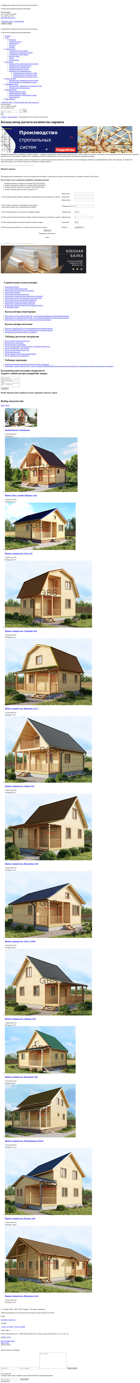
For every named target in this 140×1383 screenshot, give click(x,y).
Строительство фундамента (18, 51)
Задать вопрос (6, 1345)
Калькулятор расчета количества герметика (20, 302)
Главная (7, 36)
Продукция (9, 62)
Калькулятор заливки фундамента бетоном (20, 303)
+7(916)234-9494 (18, 21)
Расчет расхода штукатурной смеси (17, 341)
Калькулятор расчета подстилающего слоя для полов (23, 298)
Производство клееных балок (19, 67)
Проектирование (11, 90)
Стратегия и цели (15, 41)
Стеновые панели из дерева (18, 69)
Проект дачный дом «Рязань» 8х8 (20, 1218)
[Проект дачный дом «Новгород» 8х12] (48, 1292)
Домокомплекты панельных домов (25, 73)
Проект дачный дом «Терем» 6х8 (19, 786)
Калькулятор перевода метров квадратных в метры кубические (27, 364)
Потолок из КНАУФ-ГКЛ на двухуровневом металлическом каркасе (29, 328)
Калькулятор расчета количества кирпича (19, 290)
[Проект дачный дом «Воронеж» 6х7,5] (48, 704)
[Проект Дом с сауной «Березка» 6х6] (41, 491)
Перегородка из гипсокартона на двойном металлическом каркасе (28, 320)
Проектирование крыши (17, 93)
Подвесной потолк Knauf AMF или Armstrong (21, 332)
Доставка (12, 45)
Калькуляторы (14, 60)
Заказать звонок (7, 23)
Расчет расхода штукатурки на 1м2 (17, 350)
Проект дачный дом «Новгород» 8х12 (22, 1296)
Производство (14, 43)
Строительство (10, 49)
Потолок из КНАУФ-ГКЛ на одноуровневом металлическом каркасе (29, 330)
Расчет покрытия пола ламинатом (17, 356)
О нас (7, 38)
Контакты (12, 40)
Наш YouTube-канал (8, 1341)
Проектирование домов (17, 91)
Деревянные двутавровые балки (20, 65)
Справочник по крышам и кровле (21, 53)
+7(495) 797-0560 (7, 1327)
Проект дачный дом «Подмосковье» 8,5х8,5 (24, 1141)
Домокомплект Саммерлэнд (17, 430)
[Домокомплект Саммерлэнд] (21, 426)
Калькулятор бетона (12, 287)
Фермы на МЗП (10, 78)
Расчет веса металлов (12, 352)
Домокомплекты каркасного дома (25, 75)
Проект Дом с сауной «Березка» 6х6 (21, 495)
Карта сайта (5, 1343)
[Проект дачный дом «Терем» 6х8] (48, 782)
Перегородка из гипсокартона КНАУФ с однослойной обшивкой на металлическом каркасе (37, 316)
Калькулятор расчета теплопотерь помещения (21, 300)
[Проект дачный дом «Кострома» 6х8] (40, 1073)
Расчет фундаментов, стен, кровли (17, 348)
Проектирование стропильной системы (23, 82)
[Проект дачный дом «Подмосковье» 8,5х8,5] (40, 1137)
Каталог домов (14, 56)
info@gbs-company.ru (8, 18)
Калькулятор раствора (12, 292)
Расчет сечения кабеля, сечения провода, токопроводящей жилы (27, 346)
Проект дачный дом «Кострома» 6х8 (21, 1077)
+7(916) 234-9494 (19, 1327)
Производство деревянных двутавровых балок (25, 86)
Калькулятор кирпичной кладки (16, 289)
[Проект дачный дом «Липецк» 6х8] (48, 1015)
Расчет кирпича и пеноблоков (15, 344)
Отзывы (12, 47)
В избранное (5, 1381)
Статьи (11, 58)
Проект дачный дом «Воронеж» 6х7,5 (21, 708)
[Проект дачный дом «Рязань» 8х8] (48, 1214)
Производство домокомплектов (20, 71)
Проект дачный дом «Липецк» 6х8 (20, 1019)
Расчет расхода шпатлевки (14, 343)
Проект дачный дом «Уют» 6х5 (19, 553)
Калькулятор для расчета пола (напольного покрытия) (24, 296)
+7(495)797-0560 (6, 21)
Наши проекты (14, 97)
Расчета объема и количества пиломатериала (20, 354)
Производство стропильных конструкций (23, 64)
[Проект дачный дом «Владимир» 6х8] (48, 860)
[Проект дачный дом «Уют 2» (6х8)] (48, 937)
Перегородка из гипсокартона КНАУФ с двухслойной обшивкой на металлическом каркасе (37, 318)
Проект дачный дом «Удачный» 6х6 (21, 631)
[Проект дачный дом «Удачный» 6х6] (48, 627)
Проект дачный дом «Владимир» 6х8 (21, 864)
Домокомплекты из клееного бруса (25, 77)
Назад (3, 405)
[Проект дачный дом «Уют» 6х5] (40, 549)
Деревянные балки (11, 84)
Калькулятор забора (12, 307)
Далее (7, 405)
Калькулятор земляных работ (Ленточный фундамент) (24, 305)
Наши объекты (10, 99)
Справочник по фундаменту (19, 54)
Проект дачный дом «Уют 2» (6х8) (20, 941)
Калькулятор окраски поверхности (17, 294)
